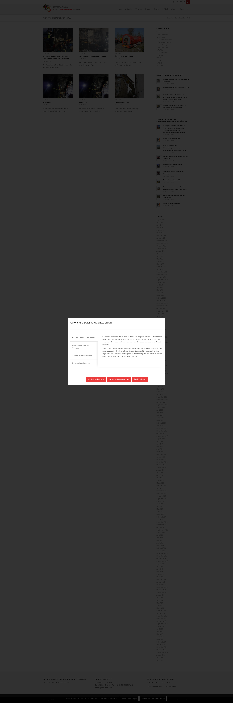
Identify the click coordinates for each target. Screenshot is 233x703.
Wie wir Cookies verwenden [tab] (83, 338)
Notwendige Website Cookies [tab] (80, 346)
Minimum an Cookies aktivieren (119, 379)
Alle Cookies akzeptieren (96, 379)
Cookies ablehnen (140, 379)
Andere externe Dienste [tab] (82, 355)
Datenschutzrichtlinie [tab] (81, 363)
